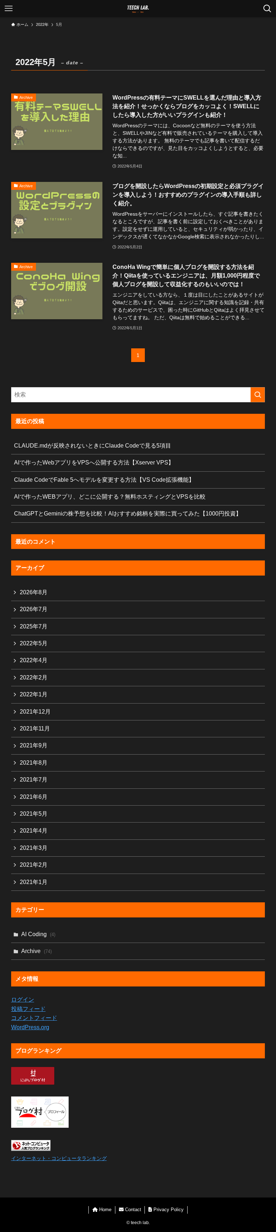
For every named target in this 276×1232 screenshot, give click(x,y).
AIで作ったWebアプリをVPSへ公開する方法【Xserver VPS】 (94, 462)
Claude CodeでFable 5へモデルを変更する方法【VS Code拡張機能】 (104, 480)
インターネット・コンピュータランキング (59, 1158)
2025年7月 (33, 626)
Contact (132, 1209)
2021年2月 (33, 865)
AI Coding (38, 934)
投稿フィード (28, 1009)
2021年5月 (33, 814)
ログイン (22, 1000)
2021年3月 (33, 848)
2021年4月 (33, 831)
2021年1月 (33, 882)
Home (104, 1209)
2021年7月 (33, 780)
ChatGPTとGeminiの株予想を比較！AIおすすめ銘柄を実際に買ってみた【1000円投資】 (128, 513)
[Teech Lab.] (138, 8)
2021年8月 (33, 763)
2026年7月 (33, 609)
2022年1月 (33, 694)
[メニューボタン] (8, 8)
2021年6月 (33, 797)
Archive (36, 951)
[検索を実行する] (257, 394)
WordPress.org (30, 1027)
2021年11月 (35, 728)
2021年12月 (35, 712)
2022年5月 (33, 643)
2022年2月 (33, 677)
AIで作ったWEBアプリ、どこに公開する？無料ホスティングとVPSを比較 (110, 497)
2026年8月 (33, 592)
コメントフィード (34, 1018)
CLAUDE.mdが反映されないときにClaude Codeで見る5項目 (92, 446)
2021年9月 (33, 745)
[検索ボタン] (267, 8)
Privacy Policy (168, 1209)
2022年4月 (33, 660)
